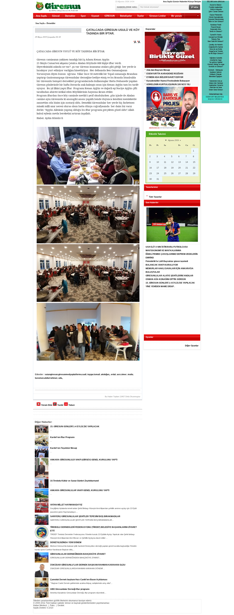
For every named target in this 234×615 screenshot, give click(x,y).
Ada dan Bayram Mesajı (158, 70)
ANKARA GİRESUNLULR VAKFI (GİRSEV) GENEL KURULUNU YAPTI (83, 460)
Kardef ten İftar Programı (62, 437)
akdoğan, (105, 374)
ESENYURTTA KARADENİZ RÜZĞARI (164, 73)
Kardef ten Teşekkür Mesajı (63, 448)
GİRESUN (109, 16)
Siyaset (95, 16)
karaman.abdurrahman (46, 378)
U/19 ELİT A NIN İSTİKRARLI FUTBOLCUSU (167, 247)
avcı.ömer (122, 374)
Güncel (56, 16)
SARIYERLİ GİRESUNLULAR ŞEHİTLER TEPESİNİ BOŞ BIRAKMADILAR (85, 516)
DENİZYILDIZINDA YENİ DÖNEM (65, 542)
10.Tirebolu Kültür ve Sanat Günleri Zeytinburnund (74, 481)
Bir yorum (176, 16)
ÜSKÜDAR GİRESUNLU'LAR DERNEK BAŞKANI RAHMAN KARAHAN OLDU (87, 565)
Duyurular (150, 29)
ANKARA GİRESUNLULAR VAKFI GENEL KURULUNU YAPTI (79, 490)
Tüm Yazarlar (155, 197)
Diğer (186, 21)
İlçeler (140, 16)
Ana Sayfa (167, 2)
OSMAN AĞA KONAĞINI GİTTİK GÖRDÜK (166, 279)
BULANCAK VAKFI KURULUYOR (162, 265)
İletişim (197, 2)
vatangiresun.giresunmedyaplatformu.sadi (65, 374)
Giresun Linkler (157, 16)
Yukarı (72, 405)
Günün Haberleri (180, 2)
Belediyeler (126, 16)
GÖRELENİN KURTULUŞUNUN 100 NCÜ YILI (168, 84)
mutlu (130, 374)
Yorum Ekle (46, 405)
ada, (60, 378)
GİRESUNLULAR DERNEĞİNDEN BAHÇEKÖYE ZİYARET (78, 554)
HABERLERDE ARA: (127, 7)
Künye (191, 2)
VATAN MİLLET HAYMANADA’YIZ (66, 505)
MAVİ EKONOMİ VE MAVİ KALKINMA (163, 250)
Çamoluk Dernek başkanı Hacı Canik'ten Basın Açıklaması (78, 579)
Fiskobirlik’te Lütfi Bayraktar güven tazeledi (167, 261)
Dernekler (70, 16)
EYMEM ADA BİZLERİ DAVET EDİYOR (164, 77)
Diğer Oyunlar (192, 345)
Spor (83, 16)
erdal (113, 374)
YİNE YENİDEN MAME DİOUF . (160, 286)
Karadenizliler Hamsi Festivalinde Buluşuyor (168, 81)
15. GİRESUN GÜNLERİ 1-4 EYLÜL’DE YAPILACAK (74, 426)
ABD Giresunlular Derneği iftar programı (69, 589)
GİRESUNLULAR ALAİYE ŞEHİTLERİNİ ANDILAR (169, 275)
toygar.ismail (93, 374)
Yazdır (60, 405)
